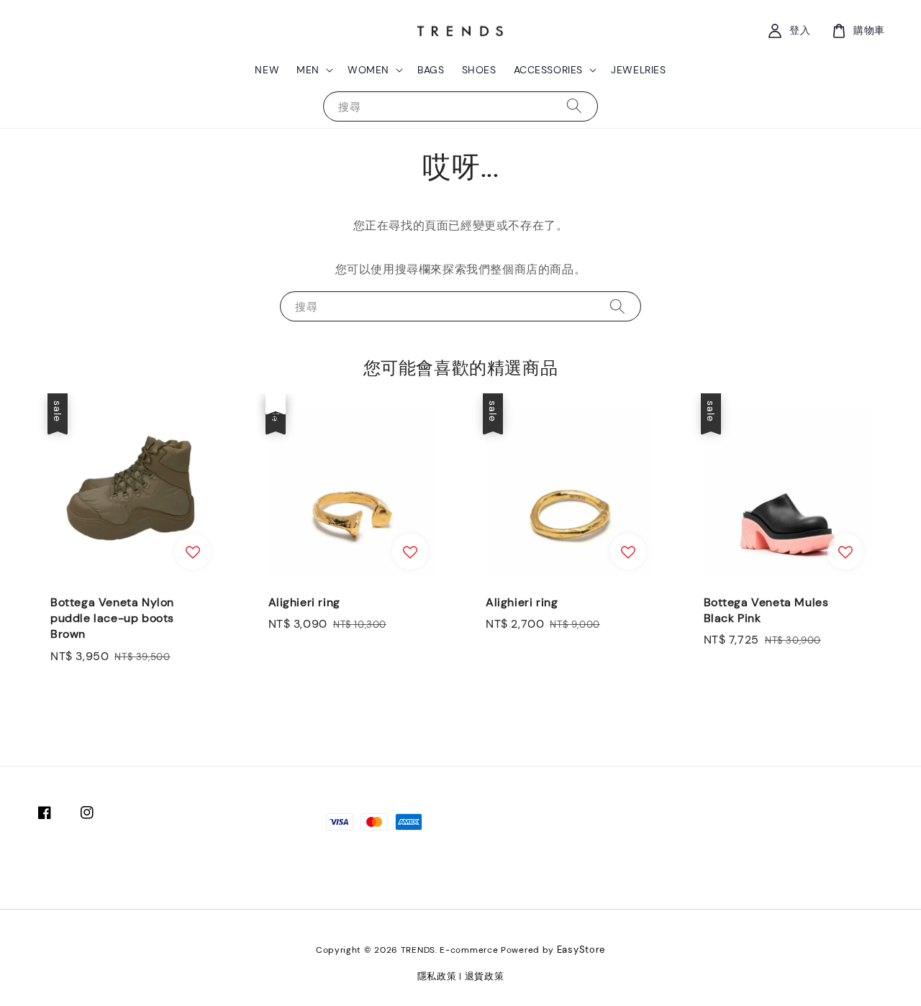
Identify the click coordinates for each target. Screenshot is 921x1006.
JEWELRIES (638, 69)
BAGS (430, 69)
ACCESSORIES (549, 69)
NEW (267, 69)
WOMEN (368, 69)
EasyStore (581, 949)
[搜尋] (574, 106)
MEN (307, 69)
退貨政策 (484, 976)
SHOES (479, 69)
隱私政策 (437, 976)
